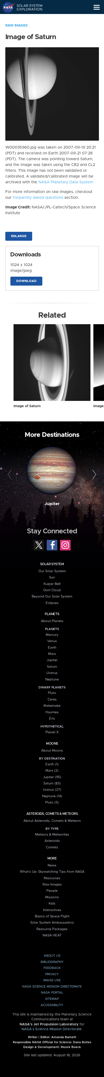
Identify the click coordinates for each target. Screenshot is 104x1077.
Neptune (52, 679)
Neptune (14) (52, 796)
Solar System (52, 564)
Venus (52, 641)
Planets (52, 614)
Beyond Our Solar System (52, 596)
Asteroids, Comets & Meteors (52, 814)
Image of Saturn (27, 406)
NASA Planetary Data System (65, 182)
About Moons (52, 750)
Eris (52, 718)
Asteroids (52, 841)
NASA (6, 7)
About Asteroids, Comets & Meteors (52, 821)
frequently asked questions (38, 197)
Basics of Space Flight (52, 916)
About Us (52, 955)
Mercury (52, 635)
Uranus (52, 673)
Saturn (52, 666)
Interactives (52, 910)
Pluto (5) (52, 802)
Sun (52, 577)
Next (93, 475)
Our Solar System (52, 571)
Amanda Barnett (63, 1037)
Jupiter (52, 504)
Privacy (52, 974)
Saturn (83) (52, 783)
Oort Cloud (52, 590)
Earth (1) (52, 764)
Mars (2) (52, 770)
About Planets (52, 621)
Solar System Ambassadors (52, 922)
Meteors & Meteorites (52, 834)
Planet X (52, 732)
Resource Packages (52, 929)
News (52, 865)
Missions (52, 897)
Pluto (52, 693)
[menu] (96, 7)
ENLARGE (18, 236)
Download (26, 281)
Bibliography (52, 962)
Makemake (52, 705)
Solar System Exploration (27, 7)
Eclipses (52, 603)
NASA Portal (52, 992)
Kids (52, 903)
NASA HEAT (52, 935)
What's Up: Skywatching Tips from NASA (52, 871)
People (52, 890)
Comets (52, 847)
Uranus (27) (52, 789)
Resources (52, 878)
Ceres (52, 699)
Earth (52, 647)
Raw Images (16, 25)
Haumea (52, 712)
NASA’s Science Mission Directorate (52, 1029)
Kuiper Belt (52, 584)
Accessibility (52, 1005)
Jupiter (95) (52, 777)
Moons (52, 743)
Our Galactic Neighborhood (27, 18)
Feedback (52, 968)
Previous (11, 475)
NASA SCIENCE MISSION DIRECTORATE (52, 986)
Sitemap (52, 999)
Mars (52, 654)
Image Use (52, 980)
